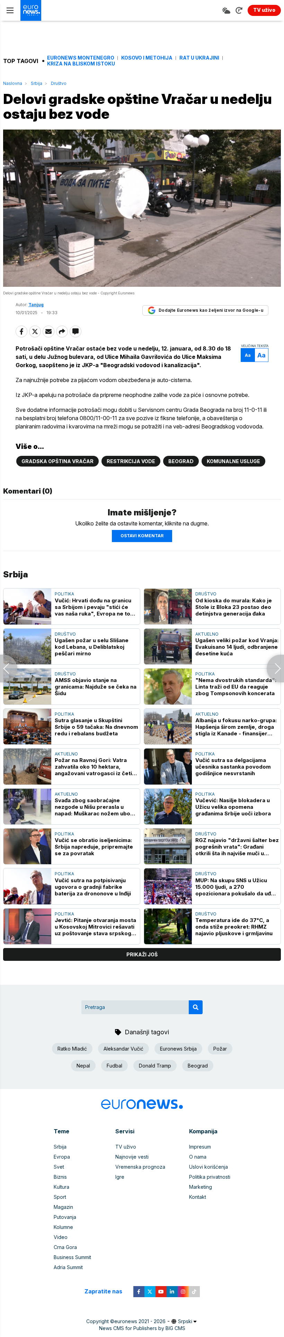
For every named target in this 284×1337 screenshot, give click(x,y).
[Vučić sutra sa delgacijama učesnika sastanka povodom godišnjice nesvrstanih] (168, 766)
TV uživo (125, 1147)
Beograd (181, 461)
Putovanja (65, 1217)
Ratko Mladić (72, 1049)
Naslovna (12, 83)
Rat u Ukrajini (199, 58)
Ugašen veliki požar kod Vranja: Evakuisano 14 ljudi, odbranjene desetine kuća (236, 647)
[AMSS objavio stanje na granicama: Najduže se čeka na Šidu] (27, 686)
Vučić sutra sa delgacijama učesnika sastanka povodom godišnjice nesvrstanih (233, 767)
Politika (64, 593)
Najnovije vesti (132, 1157)
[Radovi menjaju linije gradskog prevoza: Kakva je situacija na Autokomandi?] (8, 668)
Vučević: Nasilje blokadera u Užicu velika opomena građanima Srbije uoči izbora (233, 807)
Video (61, 1237)
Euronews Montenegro (80, 58)
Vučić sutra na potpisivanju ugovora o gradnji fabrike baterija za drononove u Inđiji (93, 887)
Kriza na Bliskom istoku (81, 64)
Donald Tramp (155, 1066)
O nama (197, 1157)
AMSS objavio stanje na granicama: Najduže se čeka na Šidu (95, 687)
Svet (59, 1167)
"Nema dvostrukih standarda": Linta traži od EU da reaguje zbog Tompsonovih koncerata (235, 687)
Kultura (61, 1187)
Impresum (200, 1147)
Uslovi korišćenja (208, 1167)
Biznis (60, 1177)
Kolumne (63, 1227)
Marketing (200, 1187)
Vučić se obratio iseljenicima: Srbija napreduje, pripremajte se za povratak (94, 847)
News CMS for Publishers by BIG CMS (142, 1328)
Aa (248, 355)
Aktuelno (207, 634)
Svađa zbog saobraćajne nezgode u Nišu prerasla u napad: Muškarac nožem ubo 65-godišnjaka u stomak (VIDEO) (92, 807)
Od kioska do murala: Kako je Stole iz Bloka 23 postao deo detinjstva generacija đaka (233, 607)
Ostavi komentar (142, 535)
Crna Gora (65, 1247)
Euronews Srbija (178, 1049)
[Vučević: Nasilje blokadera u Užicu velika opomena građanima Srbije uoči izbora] (168, 806)
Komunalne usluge (233, 461)
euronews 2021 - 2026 (140, 1321)
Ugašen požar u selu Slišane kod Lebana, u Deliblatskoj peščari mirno (91, 647)
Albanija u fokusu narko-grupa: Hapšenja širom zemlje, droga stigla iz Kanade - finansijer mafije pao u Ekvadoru (236, 727)
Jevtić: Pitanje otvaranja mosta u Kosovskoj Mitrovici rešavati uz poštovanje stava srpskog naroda (95, 927)
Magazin (63, 1207)
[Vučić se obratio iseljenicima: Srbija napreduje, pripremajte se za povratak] (27, 846)
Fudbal (114, 1066)
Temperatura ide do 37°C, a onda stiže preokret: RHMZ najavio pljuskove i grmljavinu (234, 927)
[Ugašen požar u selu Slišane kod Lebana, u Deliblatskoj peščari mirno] (27, 646)
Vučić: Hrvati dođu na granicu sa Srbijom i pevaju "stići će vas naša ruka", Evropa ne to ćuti (93, 607)
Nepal (83, 1066)
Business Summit (72, 1257)
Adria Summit (68, 1267)
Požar (220, 1049)
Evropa (62, 1157)
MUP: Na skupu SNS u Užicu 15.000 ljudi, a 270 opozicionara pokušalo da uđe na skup (234, 887)
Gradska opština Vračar (57, 461)
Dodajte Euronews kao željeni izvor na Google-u (211, 310)
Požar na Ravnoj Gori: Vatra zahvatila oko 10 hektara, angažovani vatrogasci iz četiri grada (95, 767)
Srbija (36, 83)
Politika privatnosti (209, 1177)
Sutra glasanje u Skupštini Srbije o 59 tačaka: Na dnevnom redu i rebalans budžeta (96, 727)
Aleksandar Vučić (123, 1049)
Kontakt (197, 1197)
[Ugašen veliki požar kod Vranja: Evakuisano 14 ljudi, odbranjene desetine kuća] (168, 646)
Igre (119, 1177)
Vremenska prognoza (140, 1167)
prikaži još (142, 954)
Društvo (58, 83)
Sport (60, 1197)
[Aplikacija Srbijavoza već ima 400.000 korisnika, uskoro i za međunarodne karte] (275, 668)
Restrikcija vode (131, 461)
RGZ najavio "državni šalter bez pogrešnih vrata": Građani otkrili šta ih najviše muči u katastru (237, 847)
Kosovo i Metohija (146, 58)
